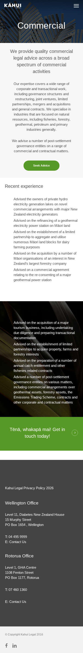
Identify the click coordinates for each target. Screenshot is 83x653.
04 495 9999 (18, 537)
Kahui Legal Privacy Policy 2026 (29, 488)
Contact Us (17, 542)
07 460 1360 (18, 590)
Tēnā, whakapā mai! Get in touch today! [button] (37, 433)
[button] (76, 5)
